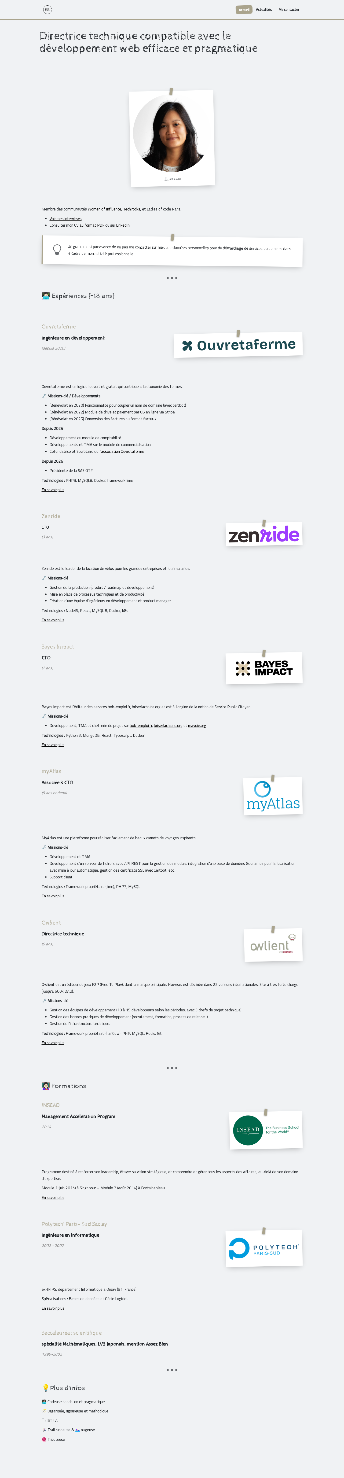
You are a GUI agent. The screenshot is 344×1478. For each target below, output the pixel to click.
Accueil (244, 9)
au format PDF (92, 225)
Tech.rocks (131, 209)
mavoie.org (197, 725)
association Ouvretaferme (122, 451)
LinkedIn (123, 225)
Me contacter (289, 9)
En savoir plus (53, 490)
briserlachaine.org (168, 725)
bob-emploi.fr (141, 725)
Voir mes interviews (66, 219)
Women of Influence (104, 209)
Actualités (264, 9)
